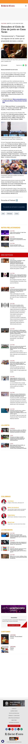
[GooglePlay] (21, 729)
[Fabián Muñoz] (4, 516)
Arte (3, 213)
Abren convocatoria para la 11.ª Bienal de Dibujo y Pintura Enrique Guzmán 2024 (14, 101)
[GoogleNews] (15, 729)
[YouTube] (12, 729)
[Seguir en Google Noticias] (26, 65)
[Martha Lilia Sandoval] (4, 509)
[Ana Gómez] (4, 502)
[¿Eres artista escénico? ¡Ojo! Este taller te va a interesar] (5, 232)
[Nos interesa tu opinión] (14, 703)
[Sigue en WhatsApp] (23, 65)
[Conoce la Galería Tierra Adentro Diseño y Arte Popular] (5, 245)
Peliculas (9, 213)
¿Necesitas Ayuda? (14, 725)
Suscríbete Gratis (14, 625)
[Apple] (18, 729)
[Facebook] (6, 729)
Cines (16, 213)
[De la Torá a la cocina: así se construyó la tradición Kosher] (5, 315)
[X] (9, 729)
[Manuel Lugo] (4, 523)
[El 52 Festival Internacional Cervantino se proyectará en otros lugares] (5, 238)
